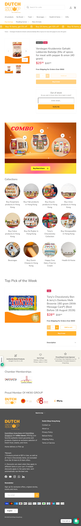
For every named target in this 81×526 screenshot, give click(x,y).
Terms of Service (48, 443)
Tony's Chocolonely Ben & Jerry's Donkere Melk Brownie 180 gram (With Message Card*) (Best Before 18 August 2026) (61, 303)
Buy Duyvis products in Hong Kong (49, 205)
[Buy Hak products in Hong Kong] (31, 191)
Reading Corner (21, 22)
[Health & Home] (68, 249)
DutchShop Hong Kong (13, 433)
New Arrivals (36, 22)
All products (9, 17)
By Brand (19, 17)
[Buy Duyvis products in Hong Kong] (49, 191)
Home (6, 31)
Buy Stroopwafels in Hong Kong (68, 232)
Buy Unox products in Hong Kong (68, 205)
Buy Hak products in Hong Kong (31, 203)
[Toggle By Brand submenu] (24, 17)
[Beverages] (12, 249)
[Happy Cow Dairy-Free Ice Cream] (49, 249)
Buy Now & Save (39, 168)
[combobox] (44, 7)
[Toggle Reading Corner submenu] (28, 22)
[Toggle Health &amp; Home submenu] (62, 17)
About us (45, 429)
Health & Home (54, 17)
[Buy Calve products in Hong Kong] (12, 220)
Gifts (67, 17)
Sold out (64, 76)
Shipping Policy (48, 439)
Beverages (40, 17)
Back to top (39, 413)
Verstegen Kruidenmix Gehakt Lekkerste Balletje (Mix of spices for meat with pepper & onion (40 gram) (38, 31)
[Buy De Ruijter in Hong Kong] (31, 220)
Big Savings (9, 22)
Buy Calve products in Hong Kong (12, 234)
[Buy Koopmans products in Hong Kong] (12, 191)
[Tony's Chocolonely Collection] (49, 220)
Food (30, 17)
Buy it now (56, 82)
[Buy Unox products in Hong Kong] (68, 191)
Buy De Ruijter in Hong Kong (31, 232)
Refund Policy (47, 436)
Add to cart (68, 327)
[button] (75, 7)
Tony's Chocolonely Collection (49, 234)
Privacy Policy (47, 432)
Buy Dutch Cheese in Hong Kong (31, 263)
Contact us (46, 425)
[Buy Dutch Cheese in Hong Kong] (31, 249)
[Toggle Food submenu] (33, 17)
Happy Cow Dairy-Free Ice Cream (50, 263)
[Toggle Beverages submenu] (45, 17)
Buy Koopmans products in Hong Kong (12, 205)
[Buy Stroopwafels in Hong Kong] (68, 220)
